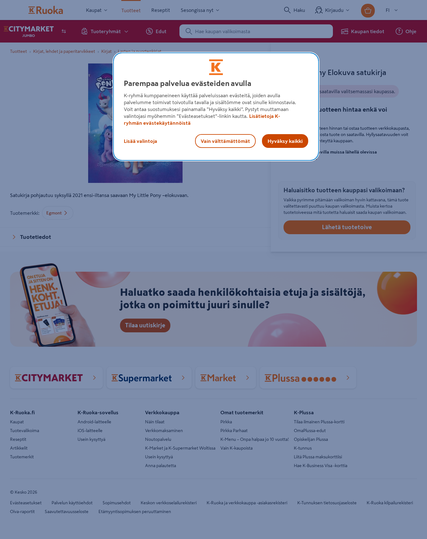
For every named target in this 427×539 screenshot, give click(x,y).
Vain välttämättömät (225, 141)
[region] (216, 106)
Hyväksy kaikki (285, 141)
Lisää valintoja (140, 141)
